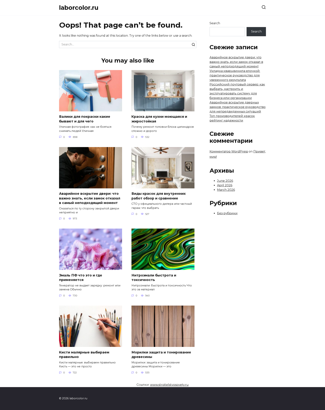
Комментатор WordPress (229, 151)
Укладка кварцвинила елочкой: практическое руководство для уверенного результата (235, 75)
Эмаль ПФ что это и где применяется (80, 277)
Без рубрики (227, 213)
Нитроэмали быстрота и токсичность (153, 277)
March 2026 (226, 190)
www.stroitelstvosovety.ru (169, 385)
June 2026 (225, 181)
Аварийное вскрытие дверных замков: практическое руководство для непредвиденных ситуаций (238, 107)
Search (215, 23)
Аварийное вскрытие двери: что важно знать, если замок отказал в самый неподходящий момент (89, 198)
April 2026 (224, 185)
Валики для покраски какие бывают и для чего (84, 119)
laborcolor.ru (78, 7)
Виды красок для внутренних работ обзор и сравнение (158, 196)
